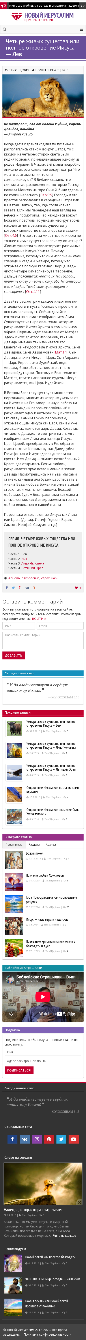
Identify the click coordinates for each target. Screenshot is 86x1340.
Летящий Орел (32, 568)
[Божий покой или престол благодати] (13, 1263)
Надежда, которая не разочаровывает (33, 1209)
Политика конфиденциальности (47, 1334)
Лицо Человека (32, 563)
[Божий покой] (14, 860)
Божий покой (34, 853)
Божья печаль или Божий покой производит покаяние (46, 1304)
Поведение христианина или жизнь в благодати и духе (50, 943)
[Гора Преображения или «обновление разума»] (14, 904)
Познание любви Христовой (45, 875)
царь (54, 578)
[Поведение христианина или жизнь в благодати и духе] (14, 948)
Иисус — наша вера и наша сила (47, 919)
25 (68, 907)
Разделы (34, 844)
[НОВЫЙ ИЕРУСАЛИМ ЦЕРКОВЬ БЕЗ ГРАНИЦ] (17, 16)
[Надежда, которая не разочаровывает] (43, 1184)
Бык (24, 559)
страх (45, 578)
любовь (14, 578)
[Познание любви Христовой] (14, 882)
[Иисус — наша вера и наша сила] (14, 926)
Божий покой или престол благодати (50, 1257)
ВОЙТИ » (39, 618)
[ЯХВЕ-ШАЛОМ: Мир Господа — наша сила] (13, 1285)
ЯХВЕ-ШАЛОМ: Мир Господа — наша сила (52, 1279)
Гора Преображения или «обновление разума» (51, 899)
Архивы (51, 844)
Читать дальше (64, 1235)
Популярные (14, 844)
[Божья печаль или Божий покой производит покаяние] (13, 1307)
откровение (30, 578)
